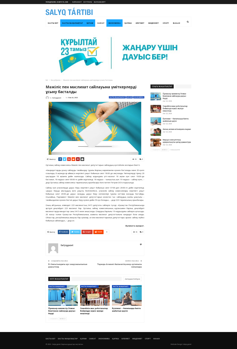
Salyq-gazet (187, 344)
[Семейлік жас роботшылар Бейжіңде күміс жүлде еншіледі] (95, 295)
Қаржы (128, 23)
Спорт (166, 23)
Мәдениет (153, 23)
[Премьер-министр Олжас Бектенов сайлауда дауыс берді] (63, 295)
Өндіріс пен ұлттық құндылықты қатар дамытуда (177, 141)
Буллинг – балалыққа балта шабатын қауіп (175, 119)
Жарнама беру (99, 2)
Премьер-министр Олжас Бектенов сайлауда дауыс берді (174, 96)
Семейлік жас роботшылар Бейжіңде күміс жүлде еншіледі (175, 108)
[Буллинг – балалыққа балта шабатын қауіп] (127, 295)
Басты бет (53, 23)
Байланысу (77, 2)
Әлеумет (140, 23)
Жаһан (176, 23)
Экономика (114, 23)
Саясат (100, 23)
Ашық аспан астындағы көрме (177, 129)
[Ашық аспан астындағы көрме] (155, 132)
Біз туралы (87, 2)
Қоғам (90, 23)
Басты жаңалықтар (72, 23)
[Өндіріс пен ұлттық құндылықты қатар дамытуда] (155, 142)
